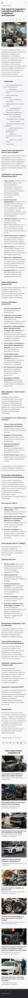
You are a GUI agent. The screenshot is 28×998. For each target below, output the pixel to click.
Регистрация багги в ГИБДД (15, 119)
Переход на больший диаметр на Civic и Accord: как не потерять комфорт (12, 918)
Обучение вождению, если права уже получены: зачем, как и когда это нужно (12, 978)
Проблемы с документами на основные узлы (14, 135)
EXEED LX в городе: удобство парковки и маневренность (11, 860)
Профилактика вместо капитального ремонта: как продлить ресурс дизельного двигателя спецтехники (13, 948)
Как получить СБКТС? (15, 116)
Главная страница (6, 5)
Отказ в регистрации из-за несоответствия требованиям (14, 129)
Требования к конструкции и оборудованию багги (15, 91)
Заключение (10, 144)
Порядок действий (14, 121)
